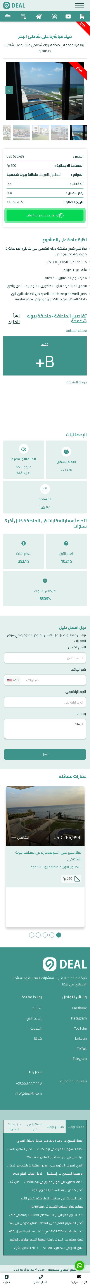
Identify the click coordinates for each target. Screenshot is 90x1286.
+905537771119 (29, 1083)
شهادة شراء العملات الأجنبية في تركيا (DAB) (57, 1206)
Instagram (79, 1018)
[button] (9, 90)
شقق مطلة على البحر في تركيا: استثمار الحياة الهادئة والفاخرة (46, 1239)
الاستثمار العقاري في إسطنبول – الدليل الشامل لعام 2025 (47, 1173)
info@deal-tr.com (28, 1093)
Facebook (79, 1008)
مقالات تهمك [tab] (76, 1126)
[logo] (14, 5)
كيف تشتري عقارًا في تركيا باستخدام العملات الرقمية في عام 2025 (45, 1215)
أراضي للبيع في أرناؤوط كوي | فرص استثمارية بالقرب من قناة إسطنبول (45, 1165)
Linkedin (81, 1038)
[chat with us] (80, 1266)
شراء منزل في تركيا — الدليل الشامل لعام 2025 (54, 1157)
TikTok (82, 1048)
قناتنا (38, 1038)
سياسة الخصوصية (73, 1081)
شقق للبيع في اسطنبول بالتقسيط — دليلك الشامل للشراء (48, 1248)
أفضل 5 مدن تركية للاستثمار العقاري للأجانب (56, 1190)
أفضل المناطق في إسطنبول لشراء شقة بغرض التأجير (52, 1198)
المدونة (36, 1028)
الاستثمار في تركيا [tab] (34, 1127)
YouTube (80, 1028)
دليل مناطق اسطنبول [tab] (14, 1127)
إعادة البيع (34, 1018)
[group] (45, 91)
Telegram (80, 1059)
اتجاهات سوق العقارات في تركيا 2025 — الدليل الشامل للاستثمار (45, 1149)
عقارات (37, 1008)
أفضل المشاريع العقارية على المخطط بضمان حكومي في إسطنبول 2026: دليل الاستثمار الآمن (45, 1223)
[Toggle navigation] (80, 5)
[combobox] (13, 680)
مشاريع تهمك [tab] (55, 1126)
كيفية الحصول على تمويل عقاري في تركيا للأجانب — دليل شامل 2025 (45, 1182)
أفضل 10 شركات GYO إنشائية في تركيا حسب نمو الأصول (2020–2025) (45, 1231)
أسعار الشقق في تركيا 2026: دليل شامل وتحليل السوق (50, 1140)
